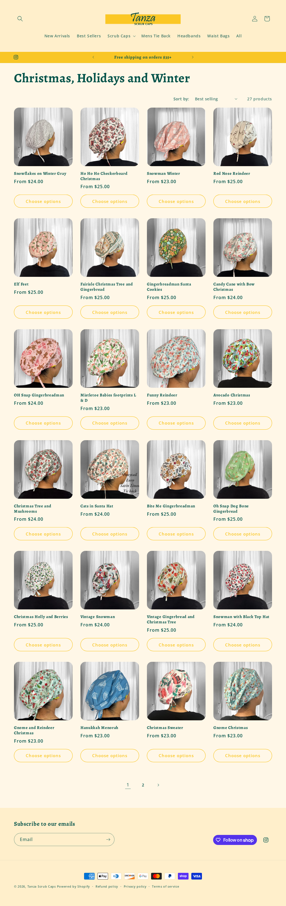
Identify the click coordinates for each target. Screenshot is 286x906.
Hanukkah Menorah (99, 727)
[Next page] (158, 785)
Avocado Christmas (231, 395)
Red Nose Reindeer (231, 173)
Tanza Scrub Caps (41, 886)
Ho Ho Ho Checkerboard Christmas (104, 176)
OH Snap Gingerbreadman (39, 395)
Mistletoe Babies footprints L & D (108, 398)
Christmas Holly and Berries (41, 616)
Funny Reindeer (162, 395)
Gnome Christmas (230, 727)
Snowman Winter (163, 173)
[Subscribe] (108, 839)
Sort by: (181, 98)
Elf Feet (21, 284)
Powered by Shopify (73, 886)
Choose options (43, 201)
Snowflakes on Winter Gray (40, 173)
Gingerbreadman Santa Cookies (169, 287)
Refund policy (107, 886)
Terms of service (165, 886)
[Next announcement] (193, 57)
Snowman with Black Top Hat (241, 616)
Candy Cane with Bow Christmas (234, 287)
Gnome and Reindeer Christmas (34, 730)
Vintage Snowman (97, 616)
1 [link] (128, 785)
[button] (20, 19)
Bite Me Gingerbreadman (171, 506)
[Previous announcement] (93, 57)
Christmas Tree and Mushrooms (32, 508)
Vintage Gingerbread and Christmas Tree (171, 619)
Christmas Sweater (165, 727)
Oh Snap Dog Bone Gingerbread (231, 508)
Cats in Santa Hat (96, 506)
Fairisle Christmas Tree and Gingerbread (106, 287)
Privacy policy (135, 886)
